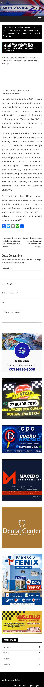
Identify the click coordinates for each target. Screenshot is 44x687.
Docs (15, 686)
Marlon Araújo (24, 90)
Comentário (6, 268)
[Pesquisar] (39, 324)
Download (22, 686)
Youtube (6, 664)
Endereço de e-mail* (10, 293)
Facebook (6, 647)
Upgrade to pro (33, 686)
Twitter (6, 653)
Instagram (7, 659)
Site (3, 302)
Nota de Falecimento (12, 93)
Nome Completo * (9, 284)
